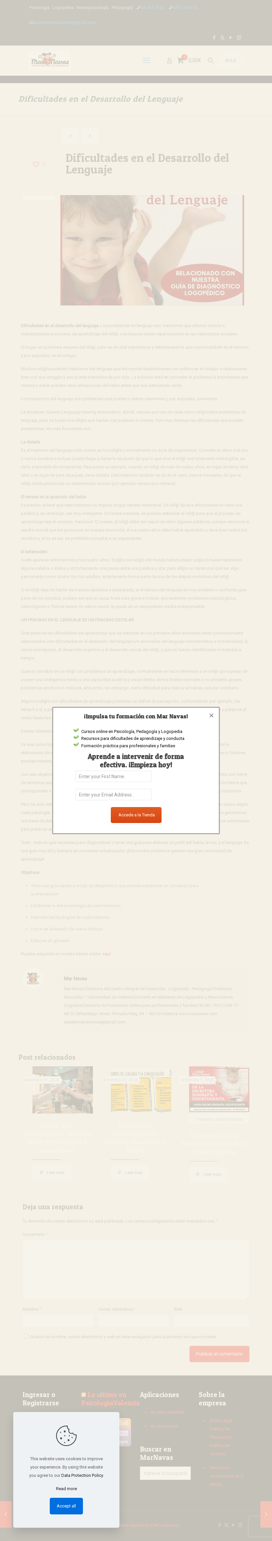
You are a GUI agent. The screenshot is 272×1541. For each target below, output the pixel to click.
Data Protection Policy (82, 1475)
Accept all (66, 1505)
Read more (66, 1488)
